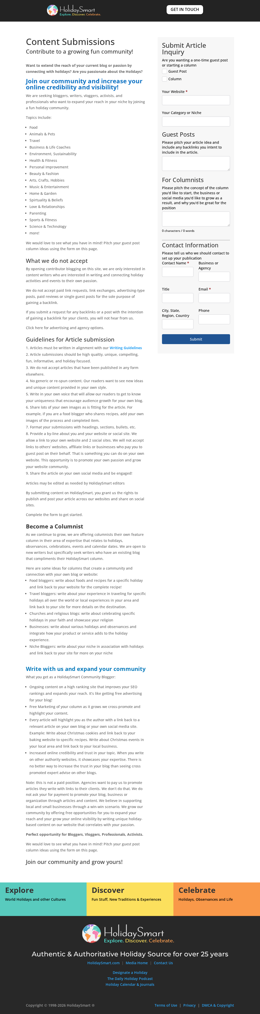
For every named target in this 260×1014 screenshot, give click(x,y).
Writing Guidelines (126, 347)
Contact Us (163, 962)
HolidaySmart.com (103, 962)
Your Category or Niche (181, 112)
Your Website (175, 91)
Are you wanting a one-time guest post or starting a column (195, 63)
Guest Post (177, 71)
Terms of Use (166, 1005)
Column (175, 78)
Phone (204, 310)
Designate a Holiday (130, 972)
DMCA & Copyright (218, 1005)
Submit (196, 339)
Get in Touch (185, 9)
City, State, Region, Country (175, 313)
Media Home (137, 962)
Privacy (189, 1005)
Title (165, 289)
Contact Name (175, 263)
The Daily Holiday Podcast (130, 978)
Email (205, 289)
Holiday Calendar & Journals (130, 984)
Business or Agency (208, 265)
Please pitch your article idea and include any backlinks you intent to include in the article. (192, 147)
